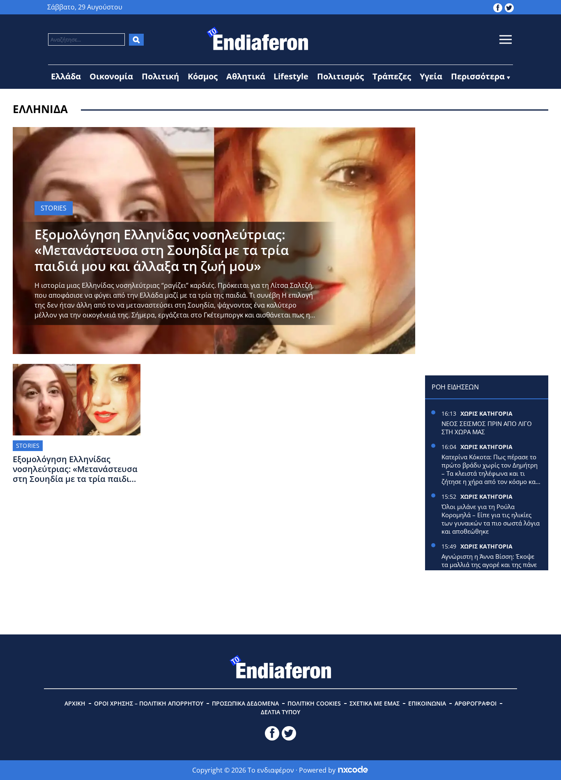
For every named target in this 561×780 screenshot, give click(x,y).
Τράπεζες (391, 76)
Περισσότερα (478, 76)
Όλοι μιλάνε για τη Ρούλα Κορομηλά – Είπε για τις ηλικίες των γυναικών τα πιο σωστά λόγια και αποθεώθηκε (490, 518)
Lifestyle (291, 76)
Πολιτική (160, 76)
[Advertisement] (486, 178)
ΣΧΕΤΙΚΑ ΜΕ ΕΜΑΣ (374, 703)
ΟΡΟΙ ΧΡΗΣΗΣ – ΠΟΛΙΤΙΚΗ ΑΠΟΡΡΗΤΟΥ (148, 703)
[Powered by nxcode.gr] (353, 770)
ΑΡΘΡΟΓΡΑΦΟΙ (476, 703)
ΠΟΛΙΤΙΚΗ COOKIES (314, 703)
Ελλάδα (66, 76)
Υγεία (431, 76)
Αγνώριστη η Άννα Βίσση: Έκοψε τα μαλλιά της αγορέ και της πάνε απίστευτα (489, 564)
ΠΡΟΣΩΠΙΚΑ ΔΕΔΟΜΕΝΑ (245, 703)
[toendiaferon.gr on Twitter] (509, 7)
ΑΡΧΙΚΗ (74, 703)
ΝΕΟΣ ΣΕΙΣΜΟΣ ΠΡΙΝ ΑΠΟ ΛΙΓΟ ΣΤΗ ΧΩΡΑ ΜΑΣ (486, 427)
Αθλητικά (245, 76)
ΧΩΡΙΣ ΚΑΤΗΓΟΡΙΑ (486, 413)
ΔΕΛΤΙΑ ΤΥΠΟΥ (280, 712)
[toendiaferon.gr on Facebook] (497, 7)
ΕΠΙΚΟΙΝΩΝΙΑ (427, 703)
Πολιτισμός (340, 76)
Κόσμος (203, 76)
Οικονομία (111, 76)
